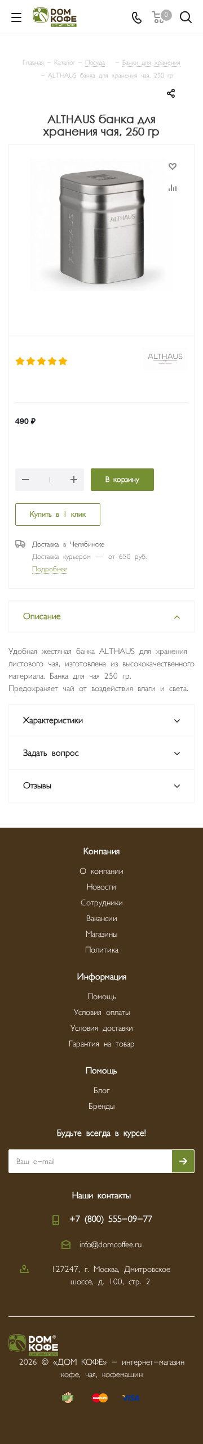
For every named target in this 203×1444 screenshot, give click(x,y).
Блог (101, 1090)
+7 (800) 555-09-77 (110, 1219)
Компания (101, 851)
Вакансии (101, 918)
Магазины (101, 934)
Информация (101, 977)
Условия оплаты (102, 1012)
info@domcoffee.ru (111, 1244)
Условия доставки (101, 1028)
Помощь (101, 996)
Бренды (101, 1106)
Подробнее (49, 569)
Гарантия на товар (102, 1044)
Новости (101, 887)
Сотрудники (102, 903)
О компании (101, 871)
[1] (20, 361)
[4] (52, 361)
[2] (31, 361)
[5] (63, 361)
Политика (101, 950)
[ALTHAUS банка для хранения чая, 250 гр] (101, 226)
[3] (42, 361)
